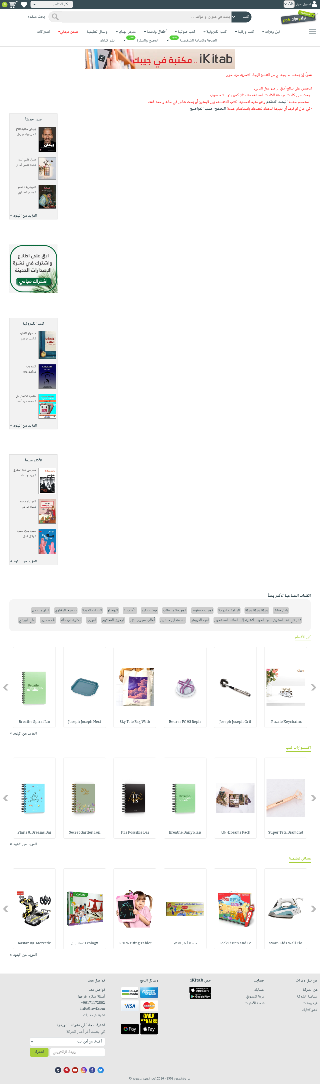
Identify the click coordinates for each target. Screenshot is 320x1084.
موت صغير (150, 610)
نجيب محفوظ (202, 610)
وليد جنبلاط (27, 475)
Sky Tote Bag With (135, 722)
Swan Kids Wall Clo (285, 944)
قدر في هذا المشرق (24, 470)
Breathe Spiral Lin (34, 722)
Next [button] (6, 687)
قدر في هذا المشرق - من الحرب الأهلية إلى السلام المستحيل (257, 620)
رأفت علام (28, 372)
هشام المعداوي (26, 192)
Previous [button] (314, 687)
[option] (285, 687)
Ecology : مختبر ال (84, 944)
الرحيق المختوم (113, 620)
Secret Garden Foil (84, 833)
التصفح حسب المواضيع (208, 108)
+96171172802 (93, 1003)
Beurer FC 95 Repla (185, 722)
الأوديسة (130, 610)
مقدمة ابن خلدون (172, 620)
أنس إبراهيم (27, 338)
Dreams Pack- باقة (235, 833)
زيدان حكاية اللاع (26, 129)
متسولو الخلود (28, 333)
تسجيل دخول (303, 4)
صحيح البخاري (66, 610)
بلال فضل (28, 536)
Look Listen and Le (235, 944)
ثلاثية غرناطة (71, 620)
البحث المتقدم (277, 102)
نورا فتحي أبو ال (25, 165)
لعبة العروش (200, 620)
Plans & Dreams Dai (34, 833)
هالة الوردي (28, 507)
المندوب (31, 366)
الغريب (91, 620)
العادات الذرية (92, 610)
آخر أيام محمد (28, 501)
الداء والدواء (41, 610)
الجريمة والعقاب (174, 610)
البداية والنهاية (229, 610)
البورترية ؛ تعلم (27, 187)
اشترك (39, 1052)
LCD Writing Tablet (135, 944)
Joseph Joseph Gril (235, 722)
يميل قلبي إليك (27, 159)
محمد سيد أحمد (25, 401)
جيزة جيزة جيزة (26, 531)
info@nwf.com (92, 1009)
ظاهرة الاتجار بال (26, 396)
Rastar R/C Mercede (34, 944)
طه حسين (48, 620)
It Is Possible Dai (135, 833)
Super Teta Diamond (285, 833)
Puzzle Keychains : (286, 722)
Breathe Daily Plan (185, 833)
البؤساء (113, 610)
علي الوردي (27, 620)
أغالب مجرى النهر (142, 620)
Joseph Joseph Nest (84, 722)
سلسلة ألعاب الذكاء (185, 944)
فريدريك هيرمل (25, 134)
